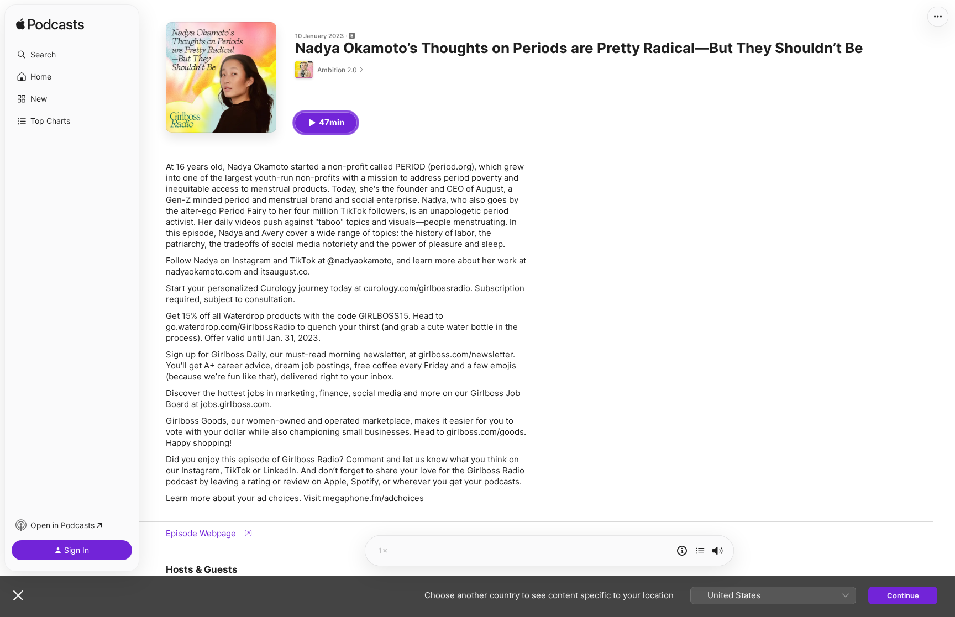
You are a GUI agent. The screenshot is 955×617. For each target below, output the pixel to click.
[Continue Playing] (700, 550)
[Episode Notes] (682, 550)
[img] (50, 24)
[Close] (18, 595)
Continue (903, 595)
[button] (72, 54)
